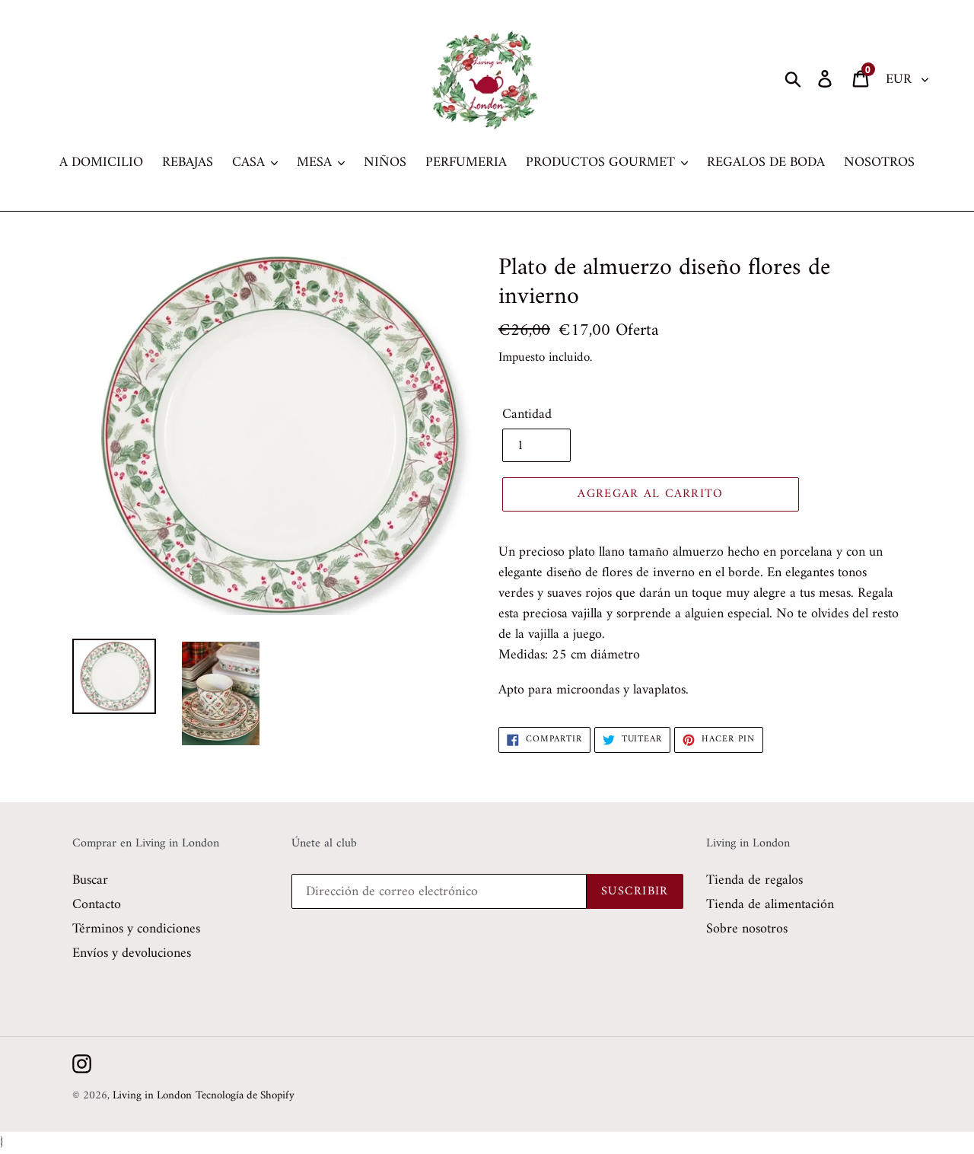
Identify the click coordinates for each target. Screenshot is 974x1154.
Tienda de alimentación (770, 905)
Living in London (152, 1095)
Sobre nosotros (747, 929)
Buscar (90, 880)
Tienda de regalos (754, 880)
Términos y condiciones (136, 929)
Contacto (96, 905)
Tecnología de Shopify (245, 1095)
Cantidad (527, 414)
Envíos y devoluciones (131, 953)
